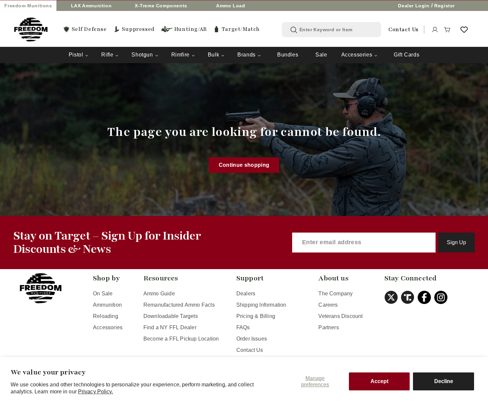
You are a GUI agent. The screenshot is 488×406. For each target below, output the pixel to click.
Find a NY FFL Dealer (170, 327)
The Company (335, 293)
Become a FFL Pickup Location (181, 339)
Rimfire (180, 54)
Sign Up (456, 242)
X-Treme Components (161, 5)
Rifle (107, 54)
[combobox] (336, 30)
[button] (447, 29)
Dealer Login (413, 5)
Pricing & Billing (255, 316)
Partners (328, 327)
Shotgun (142, 54)
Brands (246, 54)
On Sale (103, 293)
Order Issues (251, 339)
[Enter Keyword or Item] (294, 30)
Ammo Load (230, 5)
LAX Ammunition (91, 5)
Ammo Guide (159, 293)
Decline (443, 381)
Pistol (76, 54)
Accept (379, 381)
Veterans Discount (340, 316)
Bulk (213, 54)
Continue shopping (244, 165)
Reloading (105, 316)
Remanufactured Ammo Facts (179, 305)
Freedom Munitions (28, 5)
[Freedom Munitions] (30, 30)
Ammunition (107, 305)
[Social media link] (392, 297)
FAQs (243, 327)
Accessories (356, 54)
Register (444, 5)
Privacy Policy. (95, 391)
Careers (328, 305)
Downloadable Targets (170, 316)
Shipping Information (261, 305)
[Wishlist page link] (464, 29)
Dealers (245, 293)
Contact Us (249, 350)
